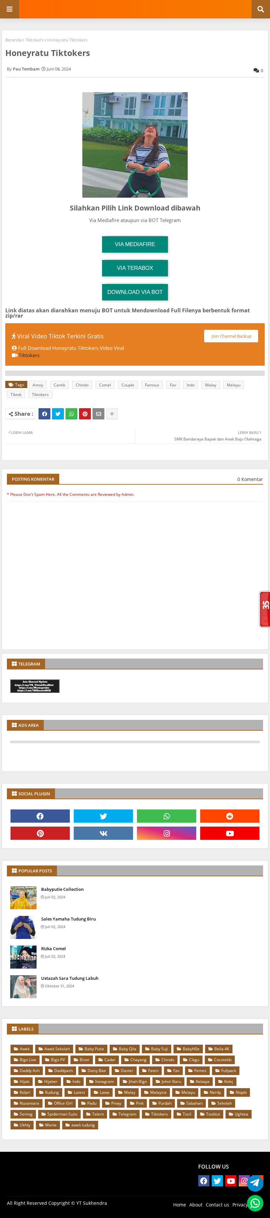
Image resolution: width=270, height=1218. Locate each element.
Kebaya (202, 1081)
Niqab (241, 1092)
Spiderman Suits (62, 1114)
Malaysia (158, 1092)
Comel (105, 385)
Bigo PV (58, 1059)
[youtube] (230, 833)
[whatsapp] (167, 816)
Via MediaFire (135, 244)
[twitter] (103, 816)
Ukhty (25, 1125)
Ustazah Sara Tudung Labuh (69, 978)
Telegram (127, 1114)
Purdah (165, 1103)
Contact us (217, 1205)
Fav (173, 385)
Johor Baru (171, 1081)
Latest (79, 1092)
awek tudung (83, 1125)
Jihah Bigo (138, 1081)
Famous (152, 385)
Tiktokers (34, 40)
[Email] (98, 413)
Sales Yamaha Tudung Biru (68, 919)
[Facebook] (44, 413)
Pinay (116, 1103)
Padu (91, 1103)
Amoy (38, 385)
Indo (191, 385)
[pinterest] (40, 833)
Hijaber (51, 1081)
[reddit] (230, 816)
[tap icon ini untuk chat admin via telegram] (253, 1183)
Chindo (82, 385)
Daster (127, 1070)
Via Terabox (135, 268)
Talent (98, 1114)
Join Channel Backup (231, 336)
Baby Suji (159, 1049)
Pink (140, 1103)
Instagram (104, 1081)
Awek (25, 1049)
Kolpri (25, 1092)
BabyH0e (191, 1049)
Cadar (110, 1059)
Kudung (52, 1092)
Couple (128, 385)
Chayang (138, 1059)
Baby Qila (127, 1049)
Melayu (233, 385)
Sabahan (194, 1103)
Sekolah (224, 1103)
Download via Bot (135, 292)
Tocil (187, 1114)
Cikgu (194, 1059)
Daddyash (63, 1070)
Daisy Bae (97, 1070)
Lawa (104, 1092)
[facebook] (40, 816)
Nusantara (29, 1103)
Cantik (59, 385)
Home (179, 1205)
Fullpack (228, 1070)
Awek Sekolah (57, 1049)
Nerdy (215, 1092)
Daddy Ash (30, 1070)
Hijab (24, 1081)
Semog (26, 1114)
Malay (210, 385)
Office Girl (63, 1103)
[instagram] (167, 833)
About (195, 1205)
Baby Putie (94, 1049)
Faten (153, 1070)
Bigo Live (28, 1059)
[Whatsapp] (71, 413)
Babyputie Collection (62, 889)
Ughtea (241, 1114)
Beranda (13, 40)
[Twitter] (58, 413)
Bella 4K (221, 1049)
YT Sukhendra (91, 1203)
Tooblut (213, 1114)
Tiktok (16, 394)
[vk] (103, 833)
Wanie (51, 1125)
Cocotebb (222, 1059)
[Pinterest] (85, 413)
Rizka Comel (53, 948)
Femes (200, 1070)
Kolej (228, 1081)
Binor (85, 1059)
